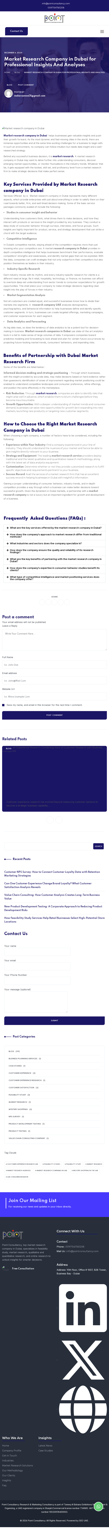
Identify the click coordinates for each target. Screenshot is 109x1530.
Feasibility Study (17, 1095)
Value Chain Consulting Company (27, 1138)
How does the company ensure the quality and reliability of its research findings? (51, 551)
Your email (10, 960)
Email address (9, 673)
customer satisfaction (21, 1088)
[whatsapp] (54, 602)
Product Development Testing (25, 1124)
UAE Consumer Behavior (17, 1177)
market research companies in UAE (52, 1170)
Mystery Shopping (18, 1109)
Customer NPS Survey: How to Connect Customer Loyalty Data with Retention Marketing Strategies (52, 874)
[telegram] (61, 602)
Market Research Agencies (19, 1170)
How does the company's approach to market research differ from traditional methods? (55, 535)
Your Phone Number (15, 975)
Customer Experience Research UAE (22, 1164)
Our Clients (8, 1475)
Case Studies (15, 1066)
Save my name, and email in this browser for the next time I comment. (44, 705)
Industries (7, 1460)
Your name (10, 946)
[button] (54, 528)
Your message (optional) (17, 989)
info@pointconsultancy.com (55, 3)
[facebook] (42, 602)
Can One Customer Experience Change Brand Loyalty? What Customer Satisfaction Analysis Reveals (48, 885)
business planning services (23, 1059)
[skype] (67, 602)
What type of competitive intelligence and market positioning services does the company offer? (54, 578)
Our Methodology (12, 1470)
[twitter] (48, 602)
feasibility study (73, 1164)
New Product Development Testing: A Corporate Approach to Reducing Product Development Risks (53, 908)
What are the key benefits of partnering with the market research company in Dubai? (56, 560)
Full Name (7, 657)
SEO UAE (84, 1520)
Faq (4, 1485)
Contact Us (16, 31)
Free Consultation (23, 1268)
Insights (6, 1480)
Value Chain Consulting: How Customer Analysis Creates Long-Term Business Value (52, 897)
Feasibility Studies (52, 1164)
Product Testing (18, 1131)
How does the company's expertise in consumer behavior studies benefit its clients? (55, 569)
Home (7, 72)
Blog (17, 72)
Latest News (45, 1445)
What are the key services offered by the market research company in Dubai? (56, 527)
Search (98, 846)
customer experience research (25, 1080)
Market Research (94, 1164)
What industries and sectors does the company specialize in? (46, 543)
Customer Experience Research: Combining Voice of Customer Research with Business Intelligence (54, 794)
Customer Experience (20, 1073)
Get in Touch (9, 1455)
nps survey (14, 1117)
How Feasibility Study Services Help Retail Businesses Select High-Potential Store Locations (54, 920)
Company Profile (11, 1450)
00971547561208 (55, 7)
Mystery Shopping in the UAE (85, 1170)
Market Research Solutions (17, 1465)
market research (63, 156)
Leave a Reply (9, 625)
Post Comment (26, 85)
